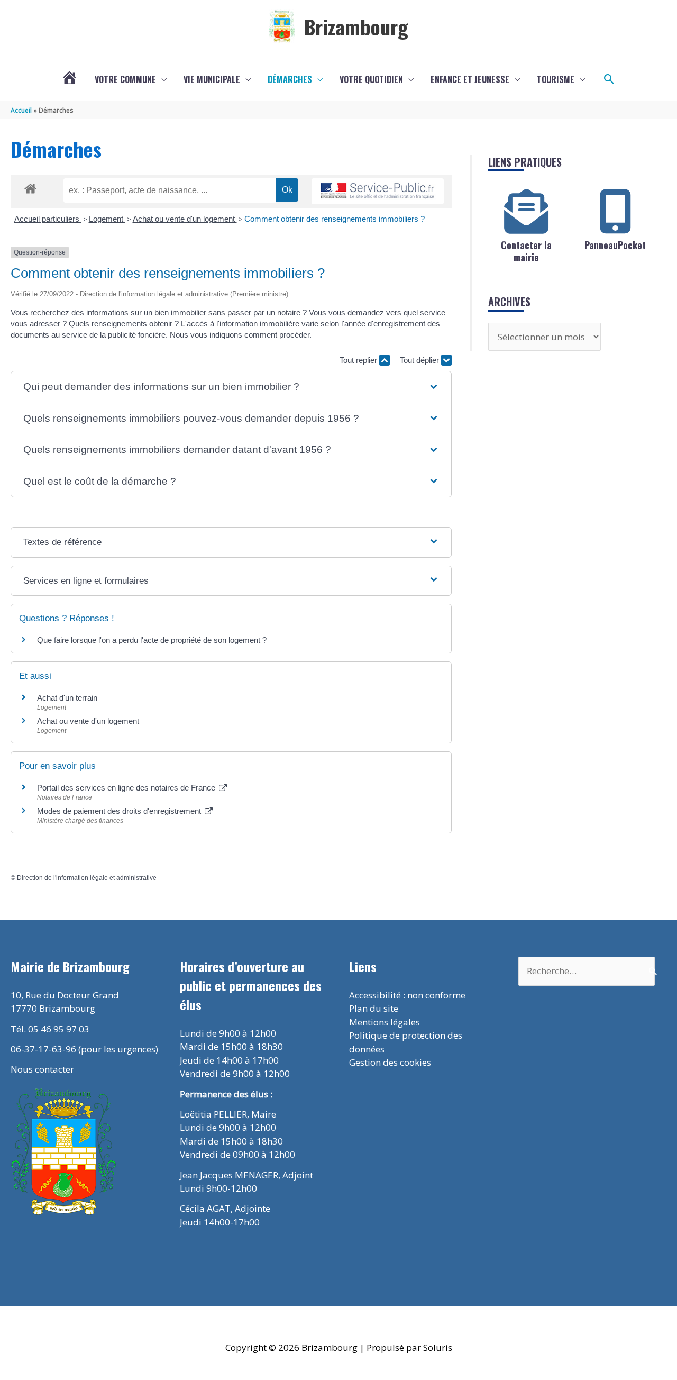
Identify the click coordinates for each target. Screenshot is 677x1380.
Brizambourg (356, 26)
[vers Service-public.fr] (378, 191)
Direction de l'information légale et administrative (87, 878)
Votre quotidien (371, 79)
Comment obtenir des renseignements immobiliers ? (334, 218)
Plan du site (373, 1008)
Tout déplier (420, 360)
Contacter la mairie (526, 251)
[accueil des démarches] (30, 186)
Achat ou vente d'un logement (185, 218)
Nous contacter (42, 1069)
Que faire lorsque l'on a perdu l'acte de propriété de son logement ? (152, 639)
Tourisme (555, 79)
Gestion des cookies (390, 1062)
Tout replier (359, 360)
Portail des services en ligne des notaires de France (127, 787)
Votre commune (125, 79)
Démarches (290, 79)
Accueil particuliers (47, 218)
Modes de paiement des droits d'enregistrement (120, 810)
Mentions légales (384, 1022)
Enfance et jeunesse (470, 79)
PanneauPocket (615, 245)
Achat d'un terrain (67, 697)
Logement (107, 218)
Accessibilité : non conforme (407, 995)
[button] (609, 79)
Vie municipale (212, 79)
